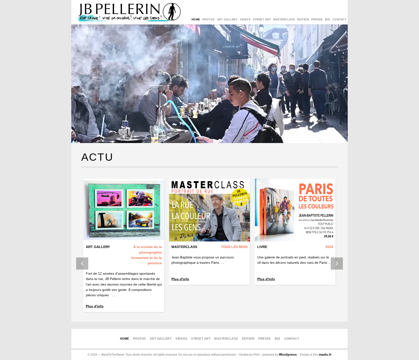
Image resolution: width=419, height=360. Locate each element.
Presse (316, 19)
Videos (245, 19)
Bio (327, 19)
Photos (208, 19)
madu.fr (325, 354)
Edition (303, 19)
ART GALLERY (227, 19)
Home (196, 19)
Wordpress (288, 354)
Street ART (262, 19)
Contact (340, 19)
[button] (337, 263)
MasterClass (284, 19)
